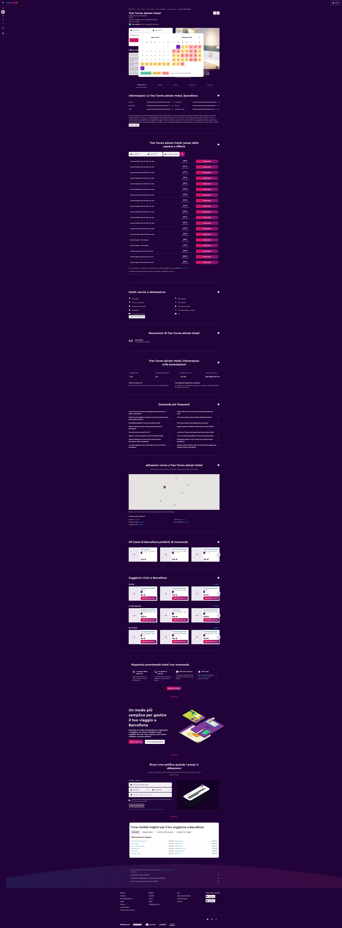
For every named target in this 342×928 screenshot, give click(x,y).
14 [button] (159, 55)
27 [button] (155, 64)
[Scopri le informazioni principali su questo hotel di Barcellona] (218, 95)
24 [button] (142, 64)
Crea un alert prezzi (203, 677)
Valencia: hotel (178, 841)
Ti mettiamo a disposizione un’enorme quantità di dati (147, 878)
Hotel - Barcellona (171, 9)
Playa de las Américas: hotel (139, 841)
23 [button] (168, 59)
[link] (148, 598)
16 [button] (168, 55)
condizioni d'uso (148, 809)
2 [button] (168, 47)
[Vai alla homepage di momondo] (12, 3)
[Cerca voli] (3, 8)
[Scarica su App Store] (210, 900)
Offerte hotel (132, 9)
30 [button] (168, 64)
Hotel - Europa (141, 9)
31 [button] (142, 68)
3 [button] (142, 51)
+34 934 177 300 (134, 22)
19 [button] (151, 59)
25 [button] (146, 64)
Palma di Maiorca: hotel (137, 846)
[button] (3, 3)
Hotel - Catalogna (160, 9)
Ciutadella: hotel (179, 851)
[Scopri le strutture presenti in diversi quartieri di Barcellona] (218, 578)
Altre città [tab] (135, 832)
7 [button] (159, 51)
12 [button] (151, 55)
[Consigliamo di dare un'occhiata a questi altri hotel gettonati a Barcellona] (218, 542)
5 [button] (195, 47)
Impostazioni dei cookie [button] (135, 274)
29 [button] (164, 64)
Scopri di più (185, 268)
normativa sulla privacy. (159, 809)
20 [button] (155, 59)
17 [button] (142, 59)
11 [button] (146, 55)
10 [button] (142, 55)
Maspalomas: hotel (179, 848)
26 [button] (151, 64)
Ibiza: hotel (134, 851)
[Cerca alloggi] (3, 12)
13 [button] (155, 55)
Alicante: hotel (135, 848)
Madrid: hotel (135, 843)
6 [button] (155, 51)
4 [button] (146, 51)
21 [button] (159, 59)
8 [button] (163, 51)
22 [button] (164, 59)
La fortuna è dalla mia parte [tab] (165, 832)
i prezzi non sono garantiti (167, 869)
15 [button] (163, 55)
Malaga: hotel (178, 846)
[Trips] (3, 28)
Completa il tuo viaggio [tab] (184, 832)
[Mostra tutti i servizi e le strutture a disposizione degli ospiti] (218, 292)
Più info (216, 584)
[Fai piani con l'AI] (3, 23)
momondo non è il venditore (139, 875)
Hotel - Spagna (150, 9)
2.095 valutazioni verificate (150, 24)
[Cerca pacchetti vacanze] (3, 19)
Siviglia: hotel (178, 843)
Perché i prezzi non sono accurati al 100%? (144, 881)
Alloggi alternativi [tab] (147, 832)
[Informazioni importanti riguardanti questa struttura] (218, 362)
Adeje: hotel (177, 853)
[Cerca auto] (3, 15)
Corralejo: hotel (135, 853)
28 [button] (159, 64)
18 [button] (146, 59)
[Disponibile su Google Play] (210, 896)
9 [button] (168, 51)
